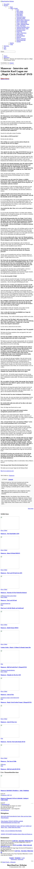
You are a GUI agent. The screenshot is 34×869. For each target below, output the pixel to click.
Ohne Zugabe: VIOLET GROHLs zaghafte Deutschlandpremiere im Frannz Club (12, 821)
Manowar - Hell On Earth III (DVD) (10, 769)
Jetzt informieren (5, 810)
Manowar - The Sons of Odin (8, 761)
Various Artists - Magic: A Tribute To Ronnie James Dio (16, 647)
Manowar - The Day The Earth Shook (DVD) (13, 741)
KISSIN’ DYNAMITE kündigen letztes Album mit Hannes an (16, 834)
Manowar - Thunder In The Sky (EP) (11, 675)
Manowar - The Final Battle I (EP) (10, 533)
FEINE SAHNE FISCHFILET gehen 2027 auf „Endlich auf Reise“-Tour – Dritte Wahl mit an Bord (16, 826)
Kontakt (11, 858)
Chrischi (11, 63)
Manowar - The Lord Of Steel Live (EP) (11, 573)
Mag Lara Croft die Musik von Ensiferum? (12, 608)
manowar (12, 475)
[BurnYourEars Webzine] (7, 1)
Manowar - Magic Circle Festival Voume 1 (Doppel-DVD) (16, 702)
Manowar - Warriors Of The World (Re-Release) (14, 592)
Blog (2, 605)
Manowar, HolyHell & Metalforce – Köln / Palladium (15, 790)
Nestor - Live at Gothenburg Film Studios (11, 830)
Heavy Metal (4, 530)
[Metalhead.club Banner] (5, 804)
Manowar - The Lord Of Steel (9, 600)
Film (2, 664)
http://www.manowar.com (7, 471)
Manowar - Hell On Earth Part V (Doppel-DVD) (14, 667)
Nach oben (30, 508)
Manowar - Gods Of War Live (9, 722)
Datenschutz (14, 859)
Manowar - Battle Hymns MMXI (9, 627)
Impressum (20, 859)
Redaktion (18, 858)
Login (23, 858)
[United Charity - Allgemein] (8, 862)
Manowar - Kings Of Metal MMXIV (10, 553)
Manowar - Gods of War (7, 694)
